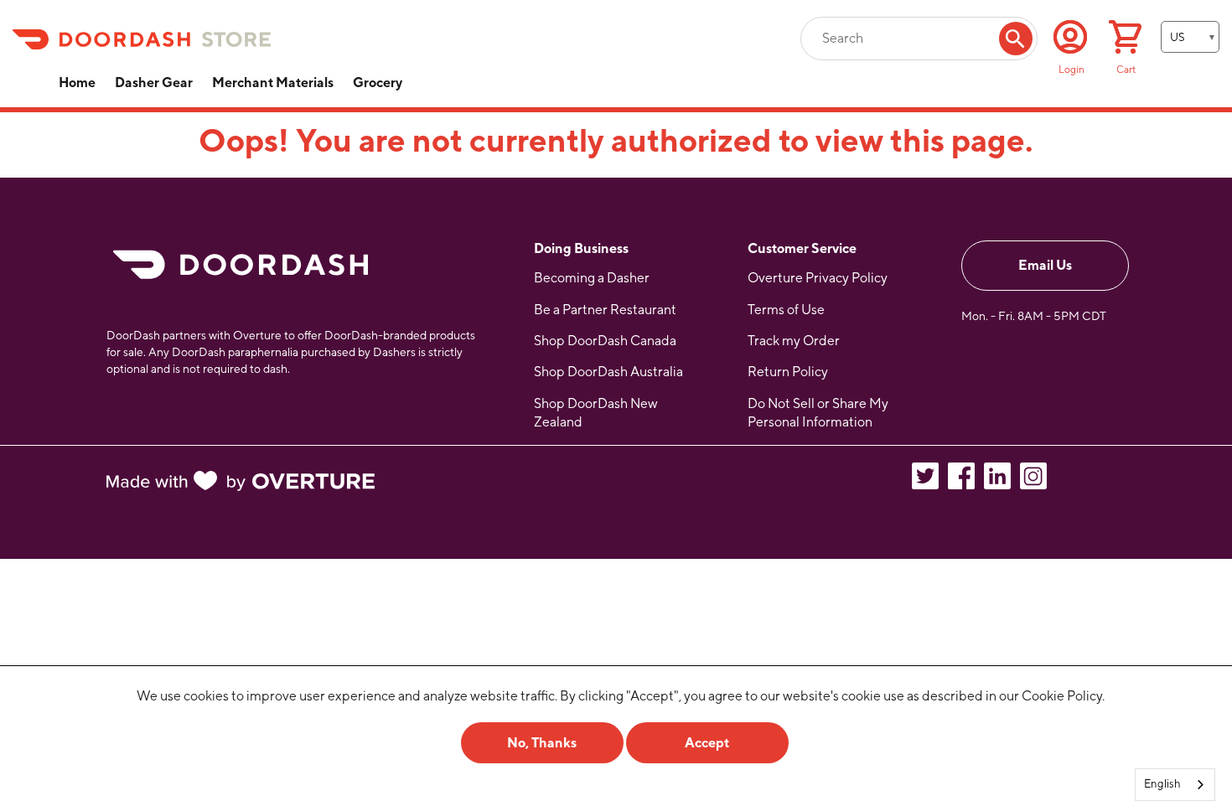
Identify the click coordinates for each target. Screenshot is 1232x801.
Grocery (377, 82)
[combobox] (1175, 784)
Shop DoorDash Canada (605, 341)
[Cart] (1125, 39)
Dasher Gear (154, 82)
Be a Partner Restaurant (605, 310)
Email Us (1045, 265)
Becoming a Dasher (592, 278)
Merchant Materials (273, 82)
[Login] (1070, 37)
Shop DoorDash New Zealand (596, 412)
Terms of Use (786, 310)
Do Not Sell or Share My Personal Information (818, 412)
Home (77, 82)
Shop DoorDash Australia (608, 372)
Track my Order (794, 341)
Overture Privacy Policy (818, 278)
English (1162, 784)
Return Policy (788, 372)
